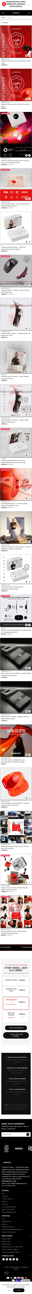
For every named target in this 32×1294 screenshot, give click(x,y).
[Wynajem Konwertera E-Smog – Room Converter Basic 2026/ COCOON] (16, 827)
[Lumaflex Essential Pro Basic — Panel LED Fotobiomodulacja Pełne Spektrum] (16, 228)
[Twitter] (7, 1259)
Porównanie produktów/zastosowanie (12, 1229)
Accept (19, 1290)
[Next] (29, 5)
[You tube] (17, 1259)
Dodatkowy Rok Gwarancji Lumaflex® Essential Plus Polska (15, 105)
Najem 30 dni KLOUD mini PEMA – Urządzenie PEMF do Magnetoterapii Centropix (16, 674)
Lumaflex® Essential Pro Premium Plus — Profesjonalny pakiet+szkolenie (13, 588)
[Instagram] (10, 1259)
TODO (3, 17)
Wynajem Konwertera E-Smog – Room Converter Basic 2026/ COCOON (15, 847)
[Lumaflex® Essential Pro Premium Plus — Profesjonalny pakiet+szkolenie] (16, 569)
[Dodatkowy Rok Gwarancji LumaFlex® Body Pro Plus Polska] (16, 41)
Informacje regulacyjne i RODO (10, 1252)
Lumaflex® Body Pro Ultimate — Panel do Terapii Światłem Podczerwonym (15, 421)
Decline (9, 1290)
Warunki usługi (6, 1241)
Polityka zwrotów (6, 1239)
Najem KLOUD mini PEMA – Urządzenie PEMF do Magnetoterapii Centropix (15, 717)
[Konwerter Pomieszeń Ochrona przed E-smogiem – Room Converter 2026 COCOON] (16, 134)
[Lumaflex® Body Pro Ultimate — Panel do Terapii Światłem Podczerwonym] (16, 400)
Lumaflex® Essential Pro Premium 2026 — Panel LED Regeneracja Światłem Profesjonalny (16, 548)
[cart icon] (29, 13)
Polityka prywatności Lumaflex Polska (12, 1246)
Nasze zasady (7, 1236)
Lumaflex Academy (7, 1199)
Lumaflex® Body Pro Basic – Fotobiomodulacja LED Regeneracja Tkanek (15, 334)
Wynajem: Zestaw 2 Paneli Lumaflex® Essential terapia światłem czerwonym (14, 888)
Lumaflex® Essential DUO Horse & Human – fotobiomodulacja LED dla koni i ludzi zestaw (13, 461)
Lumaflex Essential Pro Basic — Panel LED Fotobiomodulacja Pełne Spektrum (13, 248)
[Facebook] (3, 1259)
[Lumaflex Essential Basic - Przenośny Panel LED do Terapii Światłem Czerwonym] (16, 184)
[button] (4, 4)
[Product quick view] (29, 55)
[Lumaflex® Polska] (16, 12)
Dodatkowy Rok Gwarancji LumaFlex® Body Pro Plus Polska (16, 62)
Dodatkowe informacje (8, 1227)
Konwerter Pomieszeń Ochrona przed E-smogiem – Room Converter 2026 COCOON (15, 161)
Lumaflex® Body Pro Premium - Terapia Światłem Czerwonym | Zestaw (15, 377)
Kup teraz (4, 1224)
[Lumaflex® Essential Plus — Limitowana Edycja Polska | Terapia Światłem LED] (16, 484)
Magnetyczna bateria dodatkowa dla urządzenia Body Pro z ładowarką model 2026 (16, 631)
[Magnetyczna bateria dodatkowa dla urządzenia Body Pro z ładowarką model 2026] (16, 611)
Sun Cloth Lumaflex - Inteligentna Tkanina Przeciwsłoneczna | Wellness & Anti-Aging (13, 761)
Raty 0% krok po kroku (8, 1209)
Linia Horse (5, 1204)
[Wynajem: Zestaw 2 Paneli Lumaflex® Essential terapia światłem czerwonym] (16, 869)
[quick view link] (26, 55)
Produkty (5, 1190)
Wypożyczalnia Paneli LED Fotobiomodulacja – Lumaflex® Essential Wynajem (14, 932)
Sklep (3, 1193)
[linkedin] (13, 1259)
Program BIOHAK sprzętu (9, 1212)
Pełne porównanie (16, 1028)
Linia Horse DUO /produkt (9, 1207)
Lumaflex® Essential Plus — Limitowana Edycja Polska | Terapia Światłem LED (14, 504)
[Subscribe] (27, 1134)
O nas (3, 1219)
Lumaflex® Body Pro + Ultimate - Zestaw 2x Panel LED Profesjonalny (15, 291)
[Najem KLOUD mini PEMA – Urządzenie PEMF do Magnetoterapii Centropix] (16, 697)
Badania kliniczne (7, 1221)
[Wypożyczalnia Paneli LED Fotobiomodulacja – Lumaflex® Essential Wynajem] (16, 911)
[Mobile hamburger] (3, 13)
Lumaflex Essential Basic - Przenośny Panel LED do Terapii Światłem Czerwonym (15, 205)
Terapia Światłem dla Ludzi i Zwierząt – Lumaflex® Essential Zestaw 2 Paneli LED (15, 804)
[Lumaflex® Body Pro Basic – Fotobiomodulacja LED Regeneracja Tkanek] (16, 314)
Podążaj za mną (8, 1256)
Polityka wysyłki (6, 1244)
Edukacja (4, 1201)
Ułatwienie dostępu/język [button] (9, 1232)
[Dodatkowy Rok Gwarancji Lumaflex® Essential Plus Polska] (16, 85)
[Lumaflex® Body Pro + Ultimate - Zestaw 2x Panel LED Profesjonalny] (16, 271)
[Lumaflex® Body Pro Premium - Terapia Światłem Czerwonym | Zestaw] (16, 357)
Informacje (5, 1196)
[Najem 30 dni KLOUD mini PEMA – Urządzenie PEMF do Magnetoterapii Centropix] (16, 654)
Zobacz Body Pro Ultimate (16, 1035)
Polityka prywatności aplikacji (10, 1249)
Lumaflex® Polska (14, 1267)
